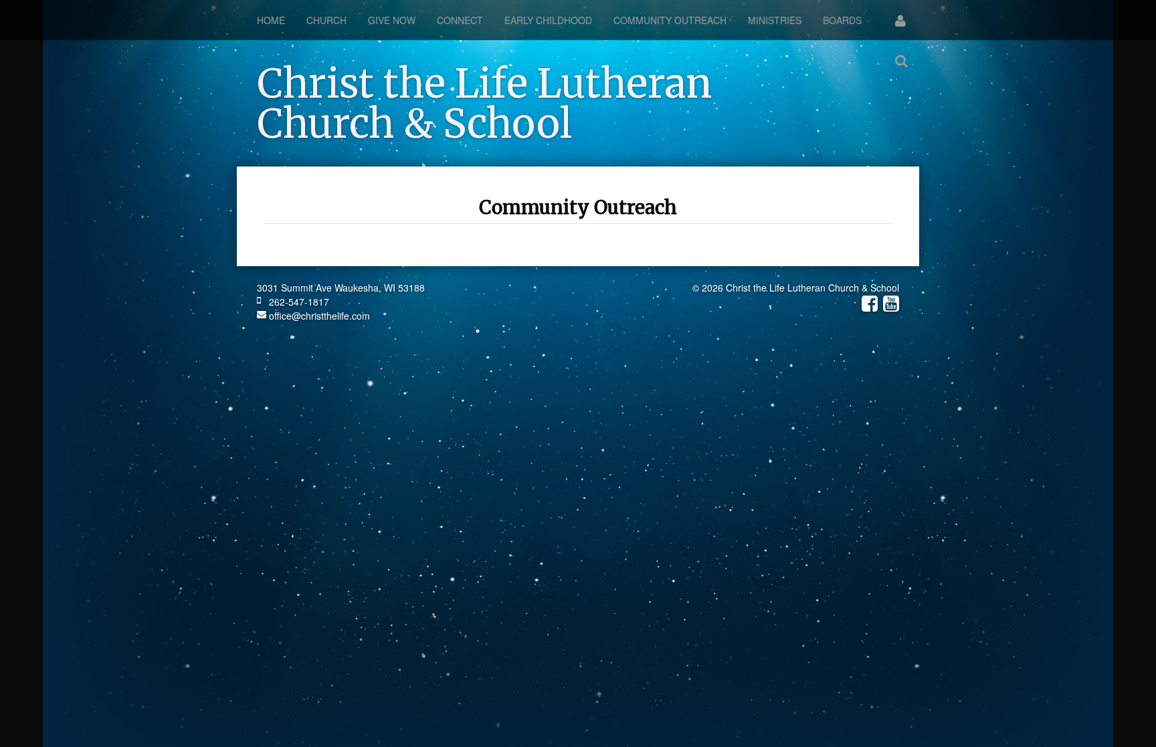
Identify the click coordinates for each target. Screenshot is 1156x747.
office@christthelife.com (318, 315)
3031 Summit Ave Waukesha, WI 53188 (341, 287)
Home (271, 20)
